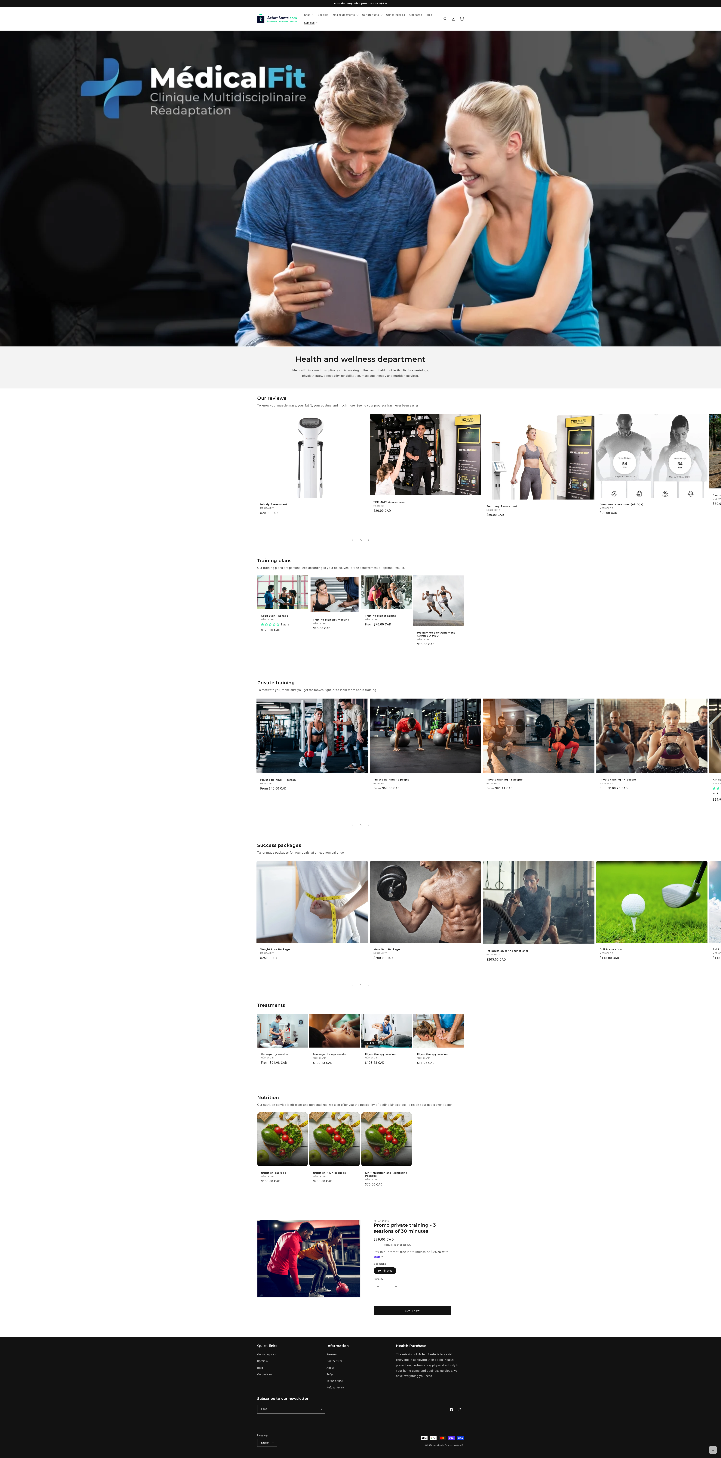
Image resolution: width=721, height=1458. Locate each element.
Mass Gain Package (386, 949)
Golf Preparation (611, 949)
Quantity (378, 1279)
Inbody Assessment (273, 504)
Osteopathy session (274, 1054)
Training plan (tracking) (381, 615)
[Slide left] (352, 540)
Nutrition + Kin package (329, 1172)
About (330, 1367)
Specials (262, 1361)
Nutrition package (273, 1172)
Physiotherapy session (380, 1054)
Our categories (266, 1354)
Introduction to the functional (507, 950)
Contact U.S (334, 1361)
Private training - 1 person (278, 779)
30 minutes (385, 1270)
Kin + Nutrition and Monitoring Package (386, 1174)
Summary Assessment (501, 506)
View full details (436, 1324)
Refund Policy (335, 1387)
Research (332, 1354)
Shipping (379, 1245)
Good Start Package (274, 615)
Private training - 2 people (391, 779)
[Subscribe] (320, 1409)
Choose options (386, 654)
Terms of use (335, 1380)
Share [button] (381, 1324)
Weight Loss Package (275, 949)
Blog (260, 1367)
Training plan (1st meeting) (331, 619)
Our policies (264, 1374)
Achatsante (439, 1445)
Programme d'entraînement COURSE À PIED (436, 634)
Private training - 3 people (504, 779)
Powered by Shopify (454, 1445)
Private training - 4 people (618, 779)
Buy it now (412, 1311)
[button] (309, 15)
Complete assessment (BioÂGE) (621, 504)
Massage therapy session (330, 1054)
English (265, 1442)
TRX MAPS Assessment (389, 501)
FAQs (330, 1374)
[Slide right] (369, 540)
